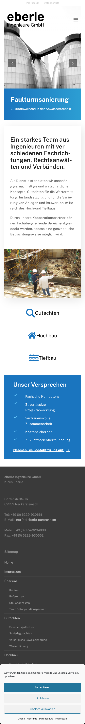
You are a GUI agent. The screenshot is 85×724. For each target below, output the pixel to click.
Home (8, 562)
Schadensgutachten (22, 627)
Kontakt (14, 590)
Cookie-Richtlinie (27, 718)
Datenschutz (46, 718)
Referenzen (16, 596)
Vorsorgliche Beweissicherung (28, 639)
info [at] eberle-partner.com (35, 520)
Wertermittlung (18, 646)
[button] (76, 19)
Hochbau (11, 655)
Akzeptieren (42, 687)
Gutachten (12, 618)
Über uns (10, 581)
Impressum (61, 718)
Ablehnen (43, 698)
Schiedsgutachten (20, 633)
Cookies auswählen (42, 709)
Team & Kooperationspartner (27, 609)
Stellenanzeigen (19, 602)
